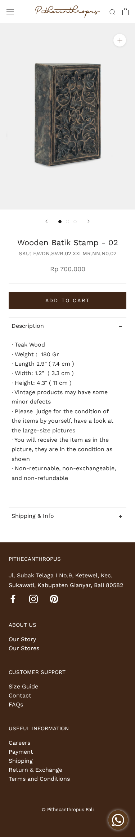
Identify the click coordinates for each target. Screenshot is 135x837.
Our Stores (24, 648)
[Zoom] (119, 40)
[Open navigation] (10, 12)
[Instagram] (33, 598)
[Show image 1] (60, 221)
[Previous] (46, 221)
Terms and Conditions (39, 778)
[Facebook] (13, 598)
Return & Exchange (35, 769)
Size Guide (23, 686)
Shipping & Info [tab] (33, 515)
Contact (20, 695)
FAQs (16, 704)
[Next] (88, 221)
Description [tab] (28, 325)
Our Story (22, 639)
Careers (19, 742)
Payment (21, 751)
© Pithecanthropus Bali (68, 809)
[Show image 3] (75, 221)
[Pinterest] (54, 598)
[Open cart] (125, 11)
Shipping (21, 760)
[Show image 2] (67, 221)
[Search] (112, 11)
